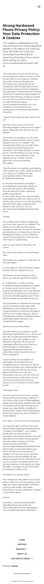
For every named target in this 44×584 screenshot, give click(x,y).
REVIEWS (22, 544)
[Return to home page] (14, 6)
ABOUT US (22, 554)
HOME (22, 540)
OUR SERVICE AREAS (20, 559)
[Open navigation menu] (39, 6)
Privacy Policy (18, 573)
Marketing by (10, 566)
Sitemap (27, 573)
